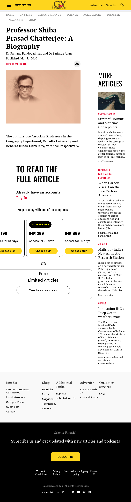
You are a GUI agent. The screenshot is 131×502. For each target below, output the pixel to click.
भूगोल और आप (23, 5)
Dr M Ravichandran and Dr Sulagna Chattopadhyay (110, 360)
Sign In (111, 5)
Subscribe (96, 5)
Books (45, 394)
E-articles (47, 389)
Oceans (47, 408)
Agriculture (92, 14)
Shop (32, 20)
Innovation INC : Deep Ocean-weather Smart (111, 313)
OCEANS (101, 113)
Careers (11, 411)
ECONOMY (110, 113)
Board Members (15, 397)
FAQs (102, 393)
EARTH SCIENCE (105, 173)
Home (10, 14)
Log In (21, 197)
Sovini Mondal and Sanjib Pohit (108, 234)
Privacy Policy (56, 473)
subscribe (65, 457)
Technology (49, 403)
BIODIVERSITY (104, 177)
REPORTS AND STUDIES (16, 63)
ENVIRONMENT (104, 169)
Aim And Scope (89, 397)
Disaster (113, 14)
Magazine (16, 20)
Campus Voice (15, 402)
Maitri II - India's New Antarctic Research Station (111, 253)
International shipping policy (76, 473)
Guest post (12, 406)
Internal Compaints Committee (17, 391)
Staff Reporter (105, 161)
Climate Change (49, 14)
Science (72, 14)
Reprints (61, 393)
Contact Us (94, 473)
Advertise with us (88, 391)
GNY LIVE (102, 303)
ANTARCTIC (103, 244)
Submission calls (66, 398)
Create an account (43, 290)
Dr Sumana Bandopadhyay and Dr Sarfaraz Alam (39, 53)
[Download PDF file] (77, 63)
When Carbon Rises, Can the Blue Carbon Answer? (109, 189)
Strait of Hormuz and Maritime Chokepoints (111, 123)
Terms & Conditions (41, 473)
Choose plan (43, 251)
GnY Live (26, 14)
